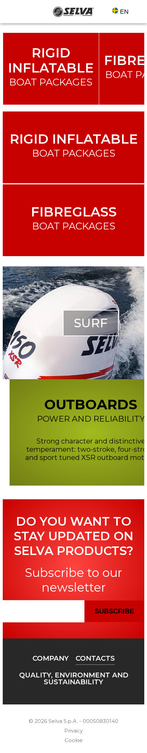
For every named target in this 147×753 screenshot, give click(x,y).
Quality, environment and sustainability (73, 678)
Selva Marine (73, 11)
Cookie (74, 740)
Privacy (73, 730)
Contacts (95, 658)
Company (50, 658)
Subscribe (114, 611)
